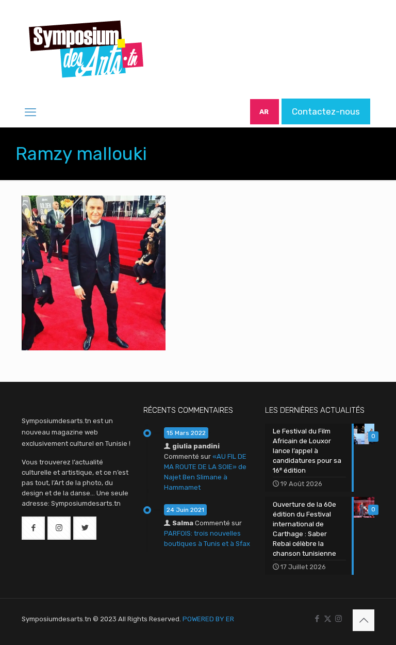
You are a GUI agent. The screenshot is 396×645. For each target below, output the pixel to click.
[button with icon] (33, 528)
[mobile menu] (30, 112)
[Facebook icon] (317, 618)
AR (264, 112)
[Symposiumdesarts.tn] (86, 49)
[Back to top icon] (363, 620)
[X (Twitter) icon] (328, 618)
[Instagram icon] (338, 618)
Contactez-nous (326, 111)
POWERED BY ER (208, 619)
